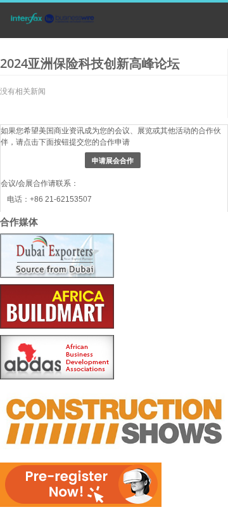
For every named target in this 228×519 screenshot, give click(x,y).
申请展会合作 (113, 160)
